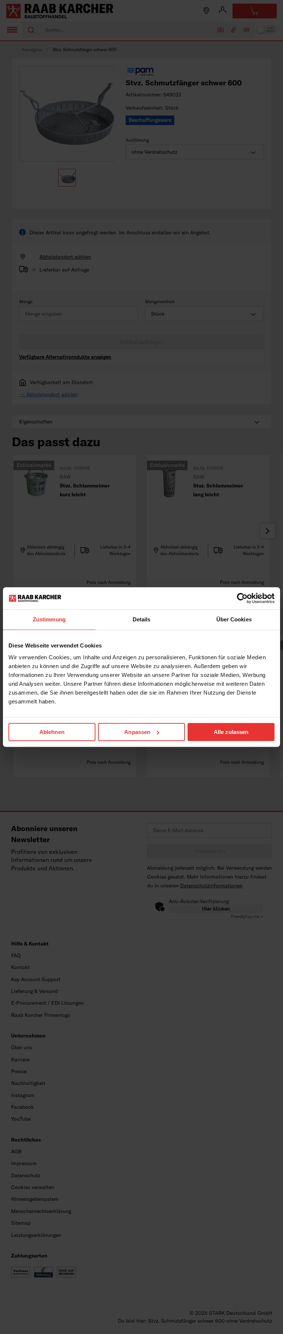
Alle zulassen (231, 732)
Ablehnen (51, 732)
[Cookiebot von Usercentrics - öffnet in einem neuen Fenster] (242, 598)
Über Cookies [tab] (234, 619)
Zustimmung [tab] (49, 619)
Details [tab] (142, 619)
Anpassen (137, 732)
